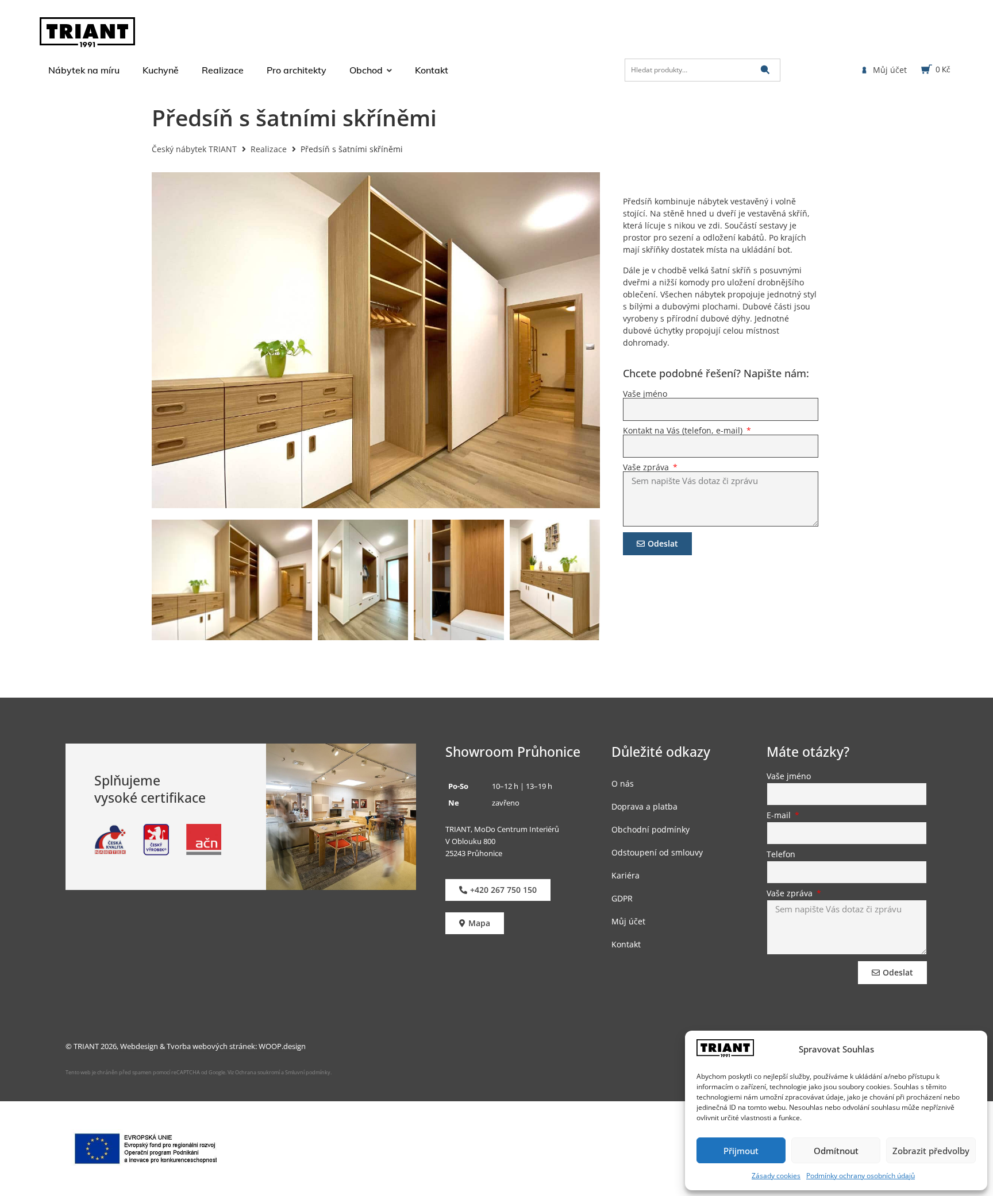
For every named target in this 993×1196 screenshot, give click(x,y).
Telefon (781, 855)
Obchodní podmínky (650, 829)
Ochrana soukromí (257, 1072)
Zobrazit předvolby (930, 1150)
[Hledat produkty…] (702, 70)
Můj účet (628, 921)
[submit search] (765, 70)
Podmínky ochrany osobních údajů (860, 1175)
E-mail (780, 815)
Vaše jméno (645, 394)
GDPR (622, 898)
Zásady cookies (776, 1175)
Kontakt (626, 944)
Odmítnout (836, 1150)
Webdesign (139, 1046)
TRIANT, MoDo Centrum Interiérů (502, 829)
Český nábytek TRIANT (194, 149)
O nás (622, 783)
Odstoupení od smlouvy (657, 852)
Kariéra (625, 875)
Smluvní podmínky (307, 1072)
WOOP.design (282, 1046)
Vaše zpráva (647, 467)
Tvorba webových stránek (211, 1046)
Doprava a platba (644, 806)
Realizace (269, 149)
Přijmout (741, 1150)
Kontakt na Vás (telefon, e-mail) (684, 431)
